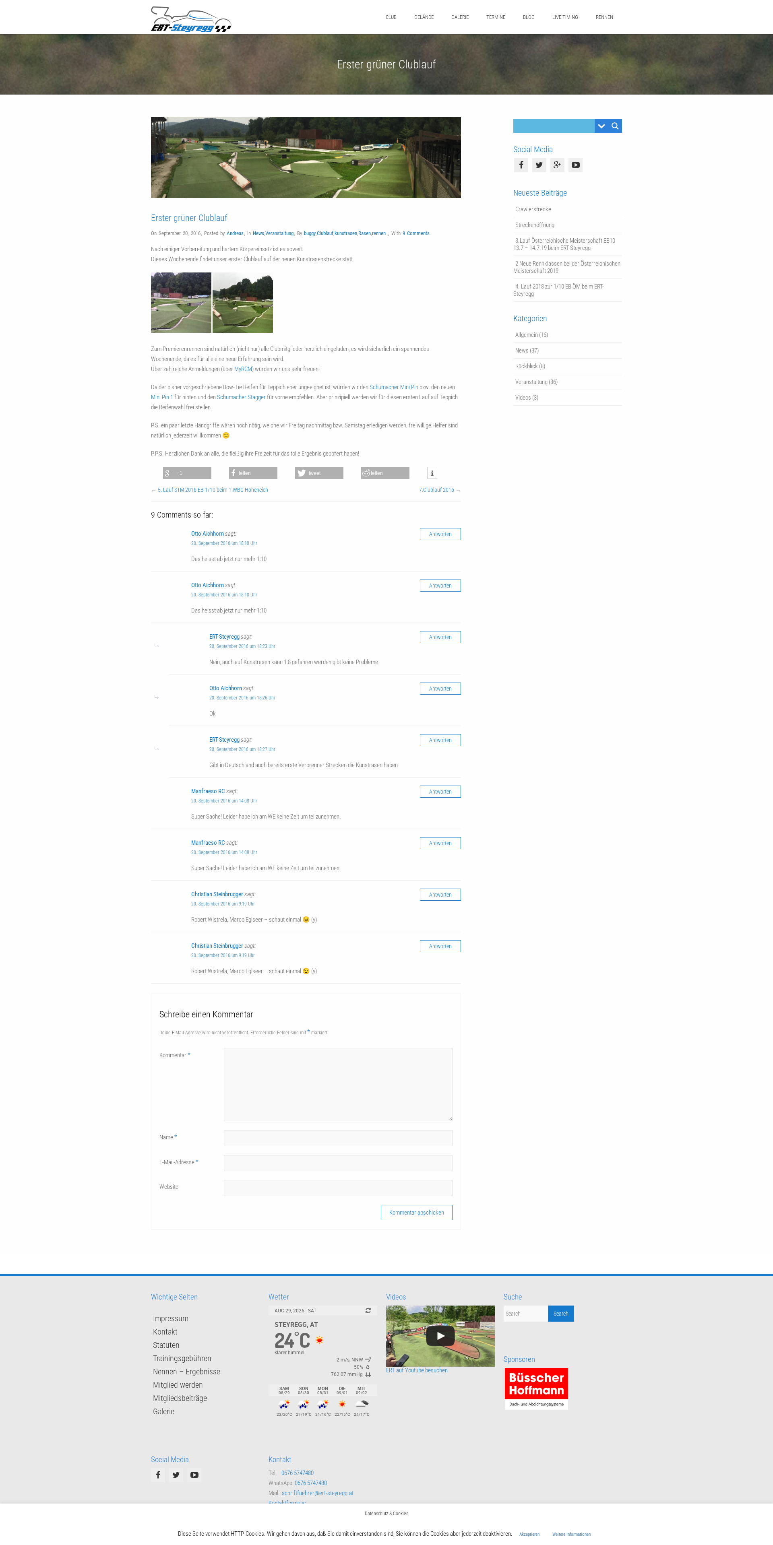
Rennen (604, 17)
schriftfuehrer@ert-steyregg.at (317, 1493)
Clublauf (325, 233)
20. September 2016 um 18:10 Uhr (224, 543)
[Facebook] (521, 165)
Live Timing (565, 17)
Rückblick (526, 366)
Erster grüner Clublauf (189, 218)
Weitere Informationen (571, 1534)
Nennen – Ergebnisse (186, 1371)
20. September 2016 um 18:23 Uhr (242, 646)
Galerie (460, 17)
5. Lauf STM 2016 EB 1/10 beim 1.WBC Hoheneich (213, 490)
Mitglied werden (178, 1385)
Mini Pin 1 (162, 397)
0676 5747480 (297, 1473)
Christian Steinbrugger (217, 894)
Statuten (166, 1345)
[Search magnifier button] (615, 126)
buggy (310, 233)
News (258, 233)
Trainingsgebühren (182, 1358)
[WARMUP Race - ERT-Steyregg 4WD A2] (440, 1336)
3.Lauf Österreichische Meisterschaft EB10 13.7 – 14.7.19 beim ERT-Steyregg (564, 244)
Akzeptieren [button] (529, 1534)
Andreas (235, 233)
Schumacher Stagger (241, 397)
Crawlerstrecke (533, 209)
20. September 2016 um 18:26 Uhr (242, 698)
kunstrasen (346, 233)
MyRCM (243, 369)
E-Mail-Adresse (178, 1162)
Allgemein (526, 334)
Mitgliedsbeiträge (180, 1398)
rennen (379, 233)
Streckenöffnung (534, 225)
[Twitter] (539, 165)
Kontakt (165, 1332)
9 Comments (416, 233)
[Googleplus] (557, 165)
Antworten (440, 534)
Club (391, 17)
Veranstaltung (279, 233)
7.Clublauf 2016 (436, 490)
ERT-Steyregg (224, 636)
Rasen (364, 233)
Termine (495, 17)
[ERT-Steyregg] (191, 30)
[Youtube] (575, 165)
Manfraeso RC (208, 791)
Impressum (170, 1318)
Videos (523, 397)
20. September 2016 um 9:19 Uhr (223, 904)
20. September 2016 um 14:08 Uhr (224, 801)
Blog (529, 17)
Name (168, 1137)
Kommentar (174, 1055)
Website (168, 1186)
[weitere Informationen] (432, 473)
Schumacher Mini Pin (394, 387)
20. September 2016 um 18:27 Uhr (242, 749)
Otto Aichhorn (207, 533)
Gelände (424, 17)
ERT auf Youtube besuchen (417, 1370)
